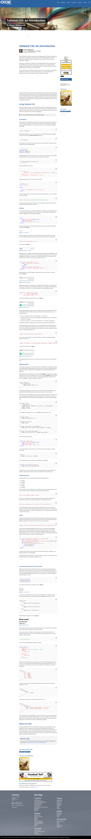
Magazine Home (37, 815)
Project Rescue (37, 808)
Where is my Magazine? (38, 822)
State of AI (58, 802)
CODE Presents (59, 801)
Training (85, 2)
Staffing (80, 2)
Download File (64, 79)
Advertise (36, 824)
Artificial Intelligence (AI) (38, 801)
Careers (58, 816)
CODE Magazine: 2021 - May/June (34, 51)
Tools (58, 823)
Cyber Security (36, 805)
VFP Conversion (61, 819)
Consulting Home (37, 799)
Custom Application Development (40, 802)
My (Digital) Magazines (38, 821)
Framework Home (37, 830)
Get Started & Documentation (39, 831)
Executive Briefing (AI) (38, 803)
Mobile (35, 819)
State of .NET (59, 804)
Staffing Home (59, 812)
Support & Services (37, 833)
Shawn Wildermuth (29, 49)
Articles (58, 824)
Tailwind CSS (68, 111)
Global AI (58, 806)
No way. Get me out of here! (64, 837)
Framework (38, 828)
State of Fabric (59, 803)
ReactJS (64, 111)
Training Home (59, 800)
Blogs (68, 2)
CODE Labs (36, 809)
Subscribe (36, 818)
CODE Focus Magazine (38, 816)
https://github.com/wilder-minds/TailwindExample (36, 742)
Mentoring (59, 808)
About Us (58, 815)
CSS (61, 111)
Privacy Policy (14, 807)
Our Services (59, 814)
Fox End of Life (59, 825)
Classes (58, 807)
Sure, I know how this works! (53, 837)
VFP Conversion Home (61, 820)
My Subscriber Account (38, 823)
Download (36, 832)
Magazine (63, 2)
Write (35, 825)
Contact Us (36, 810)
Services (58, 822)
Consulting (74, 2)
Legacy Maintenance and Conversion (41, 807)
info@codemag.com (18, 803)
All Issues (36, 817)
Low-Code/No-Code (37, 804)
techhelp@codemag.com (33, 787)
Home (58, 2)
